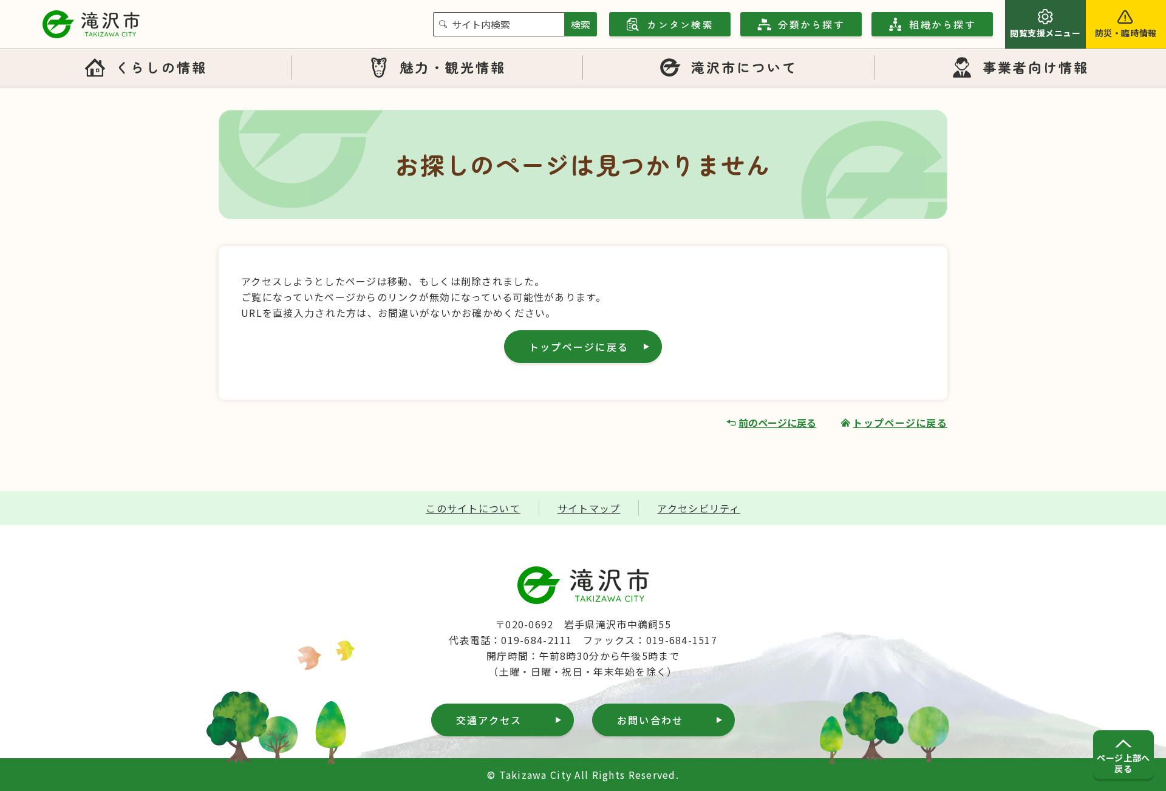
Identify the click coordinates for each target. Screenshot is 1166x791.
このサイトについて (473, 508)
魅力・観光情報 (453, 66)
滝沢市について (744, 66)
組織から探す (942, 24)
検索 (580, 24)
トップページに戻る (579, 346)
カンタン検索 (680, 24)
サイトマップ (589, 508)
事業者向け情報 (1036, 66)
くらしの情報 (160, 66)
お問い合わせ (650, 720)
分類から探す (811, 24)
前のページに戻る (777, 422)
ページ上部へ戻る (1123, 763)
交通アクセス (489, 720)
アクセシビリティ (698, 508)
